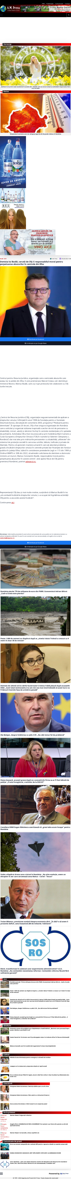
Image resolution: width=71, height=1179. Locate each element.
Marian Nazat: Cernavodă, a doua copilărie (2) (24, 1133)
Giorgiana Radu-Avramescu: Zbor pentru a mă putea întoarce (29, 1095)
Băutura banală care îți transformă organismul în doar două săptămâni (33, 1046)
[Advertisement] (35, 30)
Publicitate (49, 4)
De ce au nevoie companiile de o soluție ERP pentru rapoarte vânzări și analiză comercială (38, 1144)
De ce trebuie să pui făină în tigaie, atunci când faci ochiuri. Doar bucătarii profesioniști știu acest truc (39, 1075)
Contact (67, 4)
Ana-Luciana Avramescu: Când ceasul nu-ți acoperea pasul (28, 1104)
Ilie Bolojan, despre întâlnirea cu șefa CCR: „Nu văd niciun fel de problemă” (33, 735)
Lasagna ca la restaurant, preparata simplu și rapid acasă (28, 1066)
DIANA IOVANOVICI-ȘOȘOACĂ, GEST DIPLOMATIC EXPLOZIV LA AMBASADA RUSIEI (35, 1153)
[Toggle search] (68, 15)
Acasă (1, 258)
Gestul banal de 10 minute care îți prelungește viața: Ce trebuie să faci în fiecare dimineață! (39, 1037)
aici (12, 502)
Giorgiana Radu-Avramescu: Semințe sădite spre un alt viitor (29, 1086)
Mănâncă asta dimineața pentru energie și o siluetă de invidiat (30, 1057)
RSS (43, 4)
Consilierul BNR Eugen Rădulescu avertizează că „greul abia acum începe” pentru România (35, 828)
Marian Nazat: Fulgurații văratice (20, 1115)
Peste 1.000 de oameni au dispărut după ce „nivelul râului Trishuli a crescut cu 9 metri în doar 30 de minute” (35, 639)
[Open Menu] (1, 15)
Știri (5, 258)
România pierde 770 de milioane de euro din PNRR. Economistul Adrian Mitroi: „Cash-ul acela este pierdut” (34, 592)
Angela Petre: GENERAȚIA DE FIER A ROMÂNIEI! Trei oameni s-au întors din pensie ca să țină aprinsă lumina (39, 1124)
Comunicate (59, 4)
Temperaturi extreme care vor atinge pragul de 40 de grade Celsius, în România (35, 134)
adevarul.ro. (30, 461)
